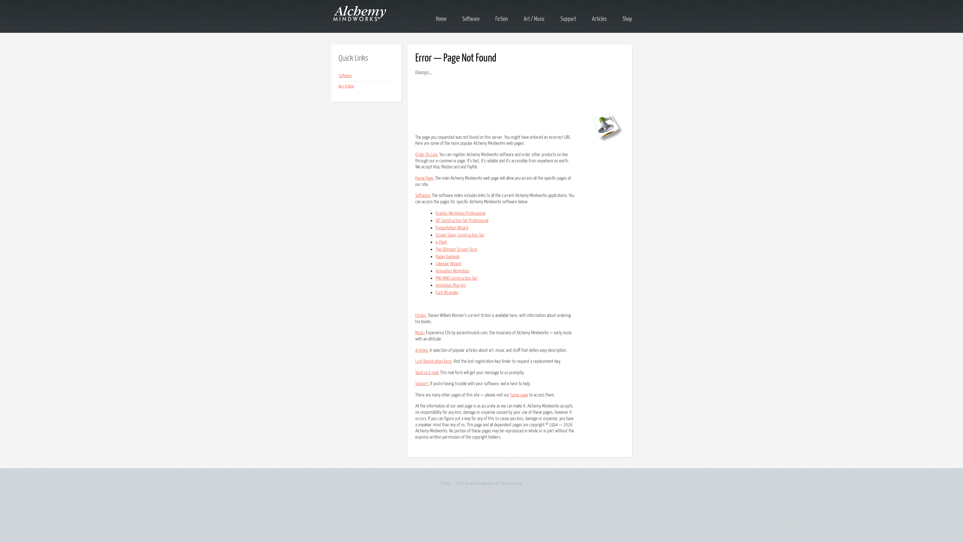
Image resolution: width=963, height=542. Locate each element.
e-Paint (441, 242)
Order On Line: (426, 154)
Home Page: (424, 178)
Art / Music (534, 19)
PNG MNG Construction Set (456, 278)
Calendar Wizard (448, 263)
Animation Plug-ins (450, 285)
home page (519, 395)
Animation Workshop (452, 271)
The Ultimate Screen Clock (456, 249)
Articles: (422, 350)
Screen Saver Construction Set (460, 235)
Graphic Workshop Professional (460, 213)
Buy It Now (346, 86)
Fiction (501, 19)
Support (568, 19)
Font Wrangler (447, 292)
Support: (422, 383)
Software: (423, 195)
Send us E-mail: (427, 372)
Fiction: (421, 315)
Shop (627, 19)
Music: (420, 332)
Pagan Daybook (447, 256)
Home (441, 19)
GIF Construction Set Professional (462, 220)
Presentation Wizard (452, 228)
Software (470, 19)
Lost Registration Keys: (433, 361)
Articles (599, 19)
